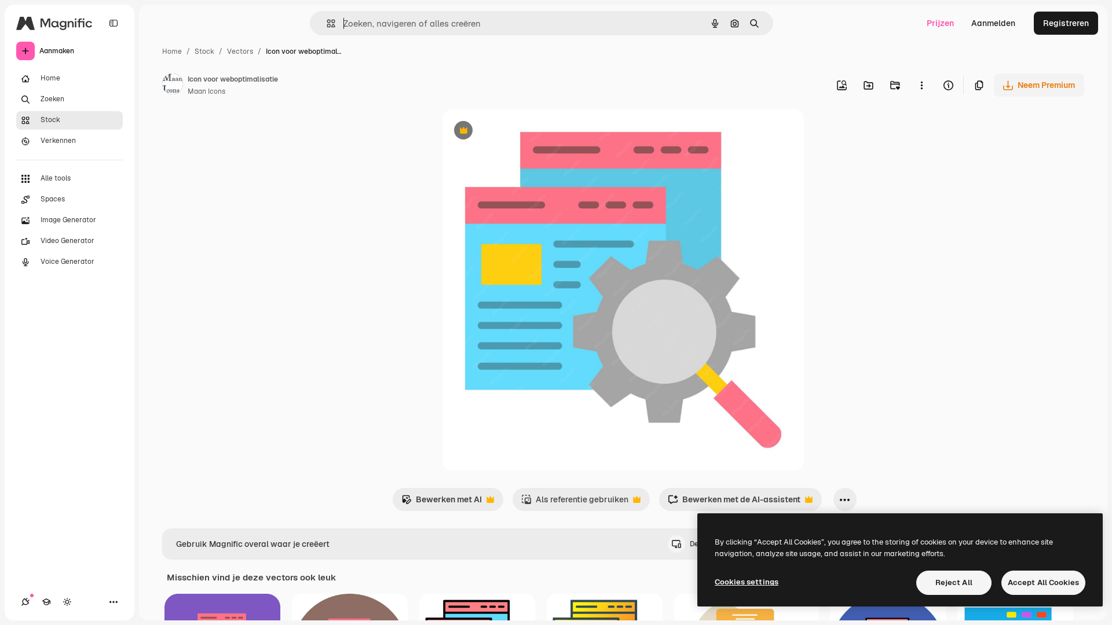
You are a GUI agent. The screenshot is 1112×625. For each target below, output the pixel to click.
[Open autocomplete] (326, 23)
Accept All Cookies (1043, 582)
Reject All (953, 582)
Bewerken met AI (441, 502)
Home (172, 51)
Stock (204, 51)
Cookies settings (746, 582)
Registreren (1066, 23)
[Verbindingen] (25, 602)
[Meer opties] (921, 85)
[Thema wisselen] (67, 602)
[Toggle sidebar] (113, 23)
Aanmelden (993, 23)
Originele (518, 131)
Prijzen (940, 23)
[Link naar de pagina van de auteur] (172, 85)
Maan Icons (206, 91)
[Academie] (46, 602)
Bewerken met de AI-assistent (734, 502)
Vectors (240, 51)
